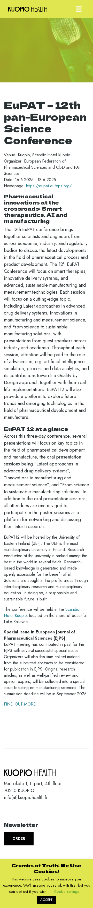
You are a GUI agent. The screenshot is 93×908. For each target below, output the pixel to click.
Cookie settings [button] (66, 891)
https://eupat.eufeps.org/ (49, 186)
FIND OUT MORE (20, 704)
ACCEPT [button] (46, 899)
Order (18, 838)
